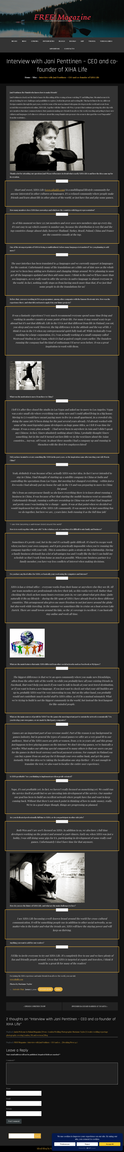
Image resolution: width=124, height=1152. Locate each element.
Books (73, 41)
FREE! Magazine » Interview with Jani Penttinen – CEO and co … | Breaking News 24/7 (46, 1042)
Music (15, 41)
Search (37, 1136)
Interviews (48, 41)
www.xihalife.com (55, 189)
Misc (24, 41)
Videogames (106, 41)
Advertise (55, 49)
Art (82, 41)
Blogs (62, 41)
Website (9, 1109)
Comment (10, 1060)
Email (8, 1099)
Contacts (69, 49)
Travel (92, 41)
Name (8, 1088)
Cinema (34, 41)
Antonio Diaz (18, 989)
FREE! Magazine (62, 17)
